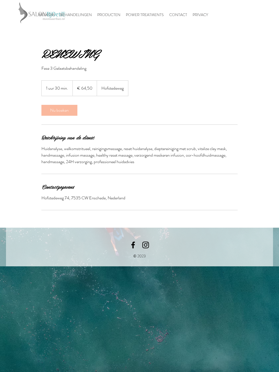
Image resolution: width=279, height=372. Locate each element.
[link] (59, 110)
